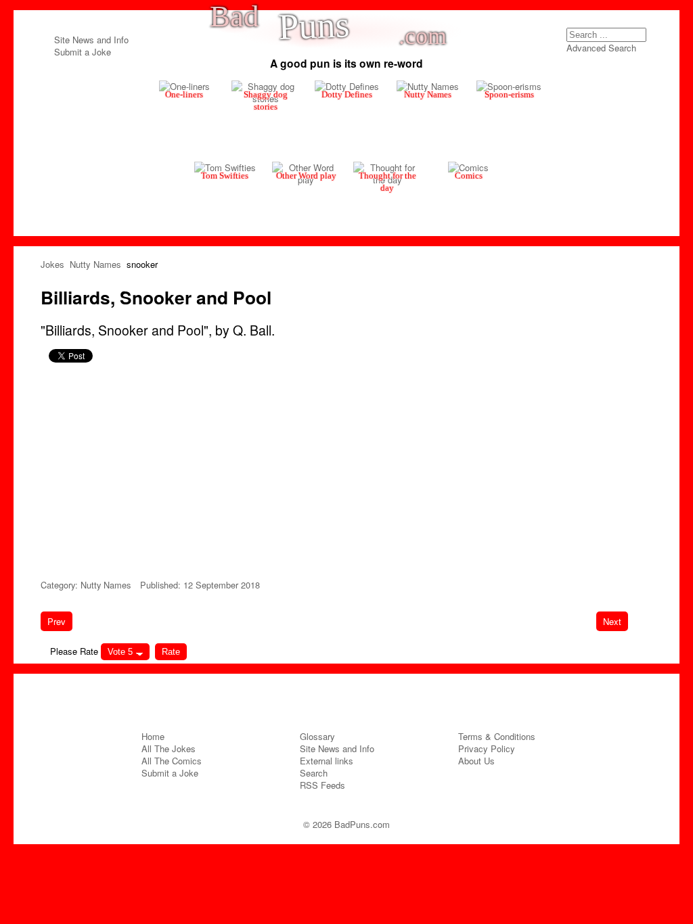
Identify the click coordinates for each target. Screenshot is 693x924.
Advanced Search (601, 47)
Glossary (317, 736)
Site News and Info (91, 39)
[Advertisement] (346, 468)
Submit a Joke (82, 51)
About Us (476, 760)
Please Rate (74, 651)
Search (641, 37)
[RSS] (372, 699)
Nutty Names (106, 584)
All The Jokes (168, 748)
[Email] (346, 699)
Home (152, 736)
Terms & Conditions (496, 736)
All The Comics (171, 760)
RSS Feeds (322, 785)
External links (326, 760)
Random (172, 101)
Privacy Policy (486, 748)
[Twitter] (321, 699)
